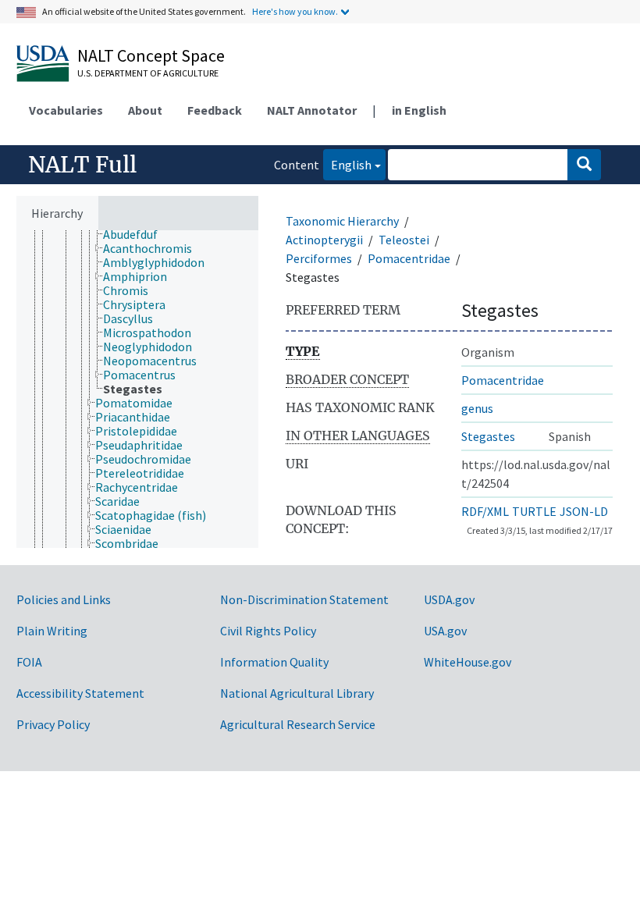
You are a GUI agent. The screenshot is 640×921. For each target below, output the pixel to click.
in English (419, 110)
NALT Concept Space (151, 55)
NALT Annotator (312, 110)
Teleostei (404, 239)
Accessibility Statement (80, 693)
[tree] (137, 389)
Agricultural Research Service (297, 724)
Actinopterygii (324, 239)
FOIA (29, 662)
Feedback (214, 110)
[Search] (584, 164)
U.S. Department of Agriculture (148, 73)
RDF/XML (485, 511)
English (347, 164)
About (145, 110)
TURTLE (534, 511)
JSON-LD (584, 511)
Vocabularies (66, 110)
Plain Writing (51, 630)
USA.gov (445, 630)
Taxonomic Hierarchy (342, 221)
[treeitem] (137, 234)
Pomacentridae (409, 258)
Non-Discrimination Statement (304, 599)
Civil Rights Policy (268, 630)
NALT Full (82, 165)
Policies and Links (63, 599)
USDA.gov (449, 599)
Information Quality (274, 662)
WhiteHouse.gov (467, 662)
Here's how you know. (295, 11)
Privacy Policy (53, 724)
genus (477, 408)
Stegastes (488, 436)
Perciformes (319, 258)
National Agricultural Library (297, 693)
